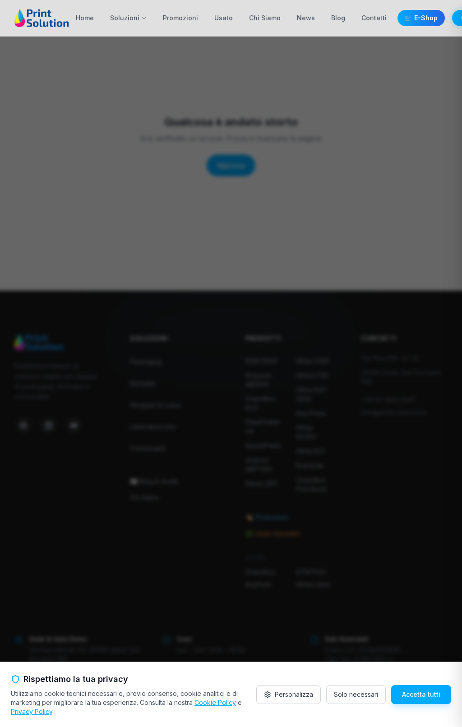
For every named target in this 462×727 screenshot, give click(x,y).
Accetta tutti (421, 694)
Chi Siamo (265, 18)
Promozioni (180, 18)
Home (85, 18)
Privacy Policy (31, 711)
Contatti (374, 18)
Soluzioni (124, 18)
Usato (223, 18)
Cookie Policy (215, 702)
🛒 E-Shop (421, 18)
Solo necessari (356, 694)
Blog (338, 18)
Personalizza (294, 694)
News (306, 18)
